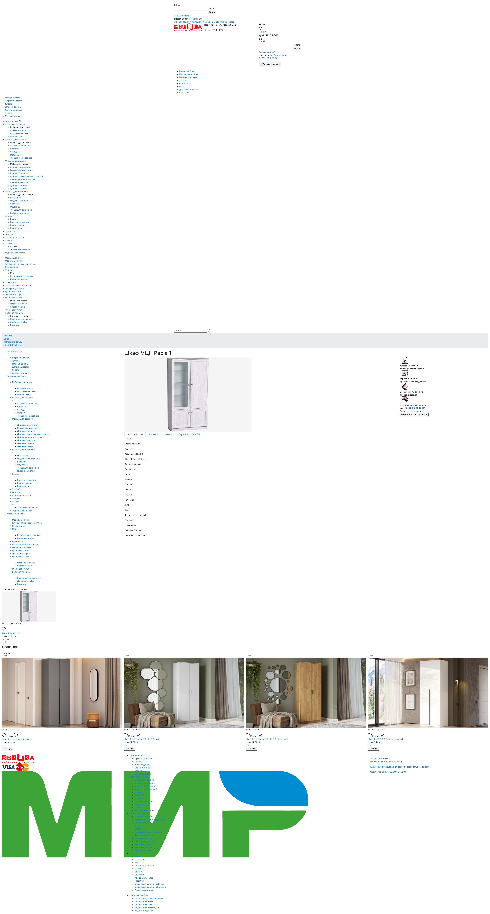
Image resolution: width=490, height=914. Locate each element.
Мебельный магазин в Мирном (150, 887)
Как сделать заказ (144, 878)
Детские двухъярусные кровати (26, 176)
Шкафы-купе (16, 228)
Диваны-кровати (13, 116)
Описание (153, 434)
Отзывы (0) (167, 434)
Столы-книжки (17, 306)
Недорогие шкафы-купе (147, 907)
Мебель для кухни (188, 77)
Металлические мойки (21, 276)
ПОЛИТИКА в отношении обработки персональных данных (399, 766)
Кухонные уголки (13, 291)
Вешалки (14, 203)
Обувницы (15, 207)
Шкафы (8, 216)
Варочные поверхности (22, 319)
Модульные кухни (14, 261)
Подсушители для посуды (18, 285)
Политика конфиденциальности (385, 761)
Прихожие (15, 197)
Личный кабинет (182, 22)
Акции (182, 80)
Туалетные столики (20, 249)
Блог (181, 86)
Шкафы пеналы (17, 225)
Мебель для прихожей (16, 191)
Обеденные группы (14, 294)
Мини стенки (16, 136)
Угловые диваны (13, 107)
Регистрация (195, 18)
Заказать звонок (271, 64)
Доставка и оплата (188, 89)
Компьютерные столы (21, 170)
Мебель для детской (15, 161)
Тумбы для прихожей (21, 210)
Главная (8, 335)
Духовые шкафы (18, 322)
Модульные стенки (19, 133)
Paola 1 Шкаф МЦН (13, 345)
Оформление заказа (224, 22)
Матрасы (14, 155)
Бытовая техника (14, 313)
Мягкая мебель (186, 71)
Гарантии (139, 881)
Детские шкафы (18, 188)
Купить (10, 736)
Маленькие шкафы (13, 342)
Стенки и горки (18, 130)
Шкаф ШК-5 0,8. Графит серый (383, 739)
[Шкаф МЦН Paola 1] (260, 394)
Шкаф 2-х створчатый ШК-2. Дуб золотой (145, 739)
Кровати (14, 148)
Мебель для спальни (15, 139)
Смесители (10, 282)
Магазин (134, 853)
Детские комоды (18, 185)
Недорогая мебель (139, 895)
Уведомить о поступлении (414, 414)
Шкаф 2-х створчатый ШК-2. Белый (20, 739)
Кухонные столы (13, 297)
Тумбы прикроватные (21, 158)
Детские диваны (13, 110)
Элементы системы (144, 890)
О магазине (185, 83)
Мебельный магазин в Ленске (149, 884)
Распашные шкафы (19, 222)
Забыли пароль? (182, 15)
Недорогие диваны (144, 910)
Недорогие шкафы (144, 901)
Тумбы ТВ (10, 231)
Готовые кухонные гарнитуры (20, 264)
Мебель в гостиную (15, 124)
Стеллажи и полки (14, 237)
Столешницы (11, 267)
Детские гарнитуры (20, 167)
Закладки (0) (197, 22)
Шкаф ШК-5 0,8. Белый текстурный (263, 739)
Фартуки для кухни (14, 288)
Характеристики (135, 434)
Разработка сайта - (387, 772)
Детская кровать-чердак (22, 179)
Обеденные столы (19, 303)
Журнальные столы (15, 252)
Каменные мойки (18, 279)
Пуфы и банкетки (14, 100)
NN (3, 745)
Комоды (14, 151)
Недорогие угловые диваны (149, 898)
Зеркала (9, 240)
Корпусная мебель (188, 74)
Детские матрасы (19, 182)
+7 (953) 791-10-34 (415, 408)
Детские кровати (19, 173)
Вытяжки (14, 325)
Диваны (9, 104)
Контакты (184, 92)
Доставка (139, 874)
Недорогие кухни (143, 904)
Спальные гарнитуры (21, 145)
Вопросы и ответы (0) (189, 434)
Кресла (8, 113)
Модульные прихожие (21, 200)
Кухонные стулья (13, 310)
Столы (8, 243)
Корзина (209, 22)
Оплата (138, 871)
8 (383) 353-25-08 (268, 58)
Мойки (8, 270)
